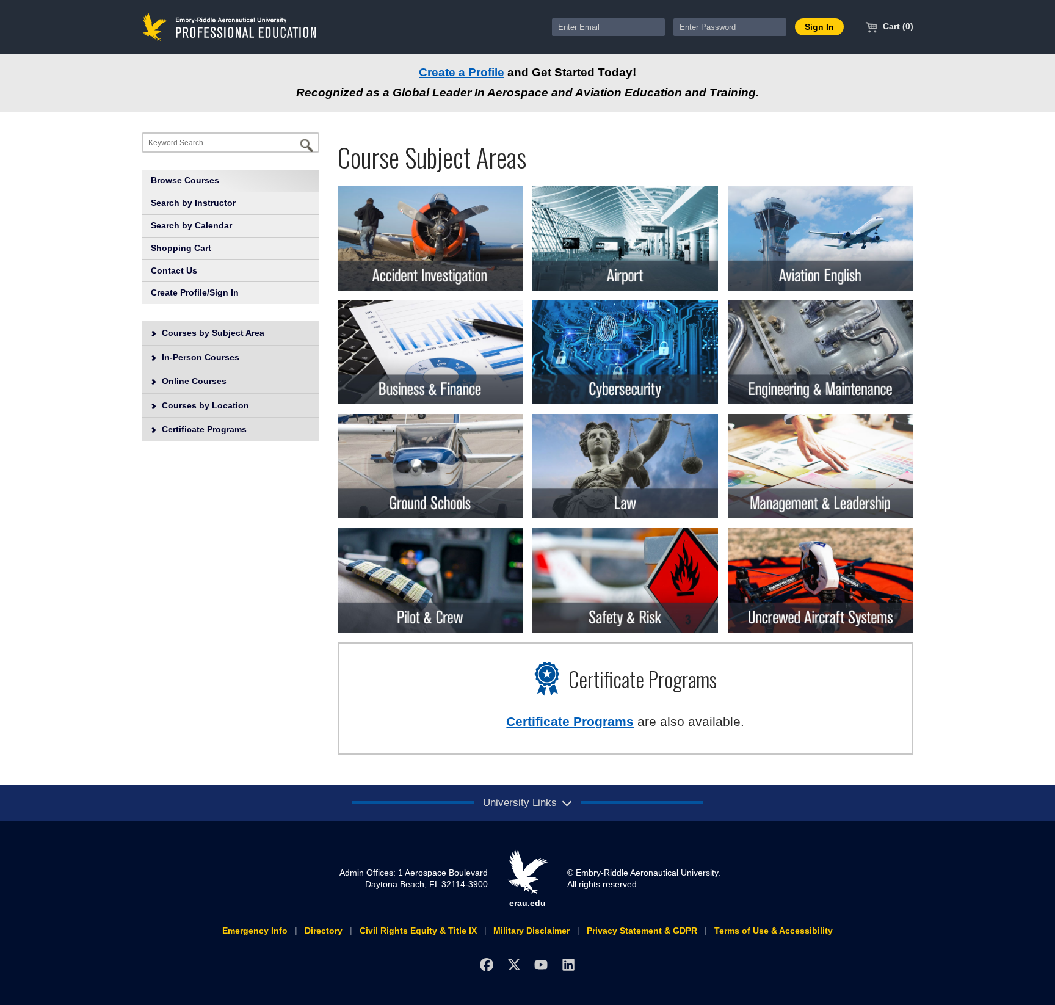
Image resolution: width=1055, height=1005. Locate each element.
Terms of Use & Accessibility (773, 930)
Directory (324, 930)
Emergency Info (255, 930)
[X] (513, 964)
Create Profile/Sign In (195, 292)
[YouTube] (541, 964)
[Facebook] (486, 964)
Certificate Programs (203, 429)
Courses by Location (204, 405)
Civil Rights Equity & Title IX (418, 930)
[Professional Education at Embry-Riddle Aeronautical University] (229, 26)
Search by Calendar (191, 225)
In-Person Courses (199, 357)
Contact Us (174, 270)
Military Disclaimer (531, 930)
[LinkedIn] (568, 964)
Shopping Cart (181, 248)
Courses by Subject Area (211, 333)
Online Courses (193, 381)
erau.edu (527, 903)
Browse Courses (185, 180)
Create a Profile (461, 72)
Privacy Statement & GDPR (642, 930)
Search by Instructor (193, 203)
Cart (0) (896, 26)
